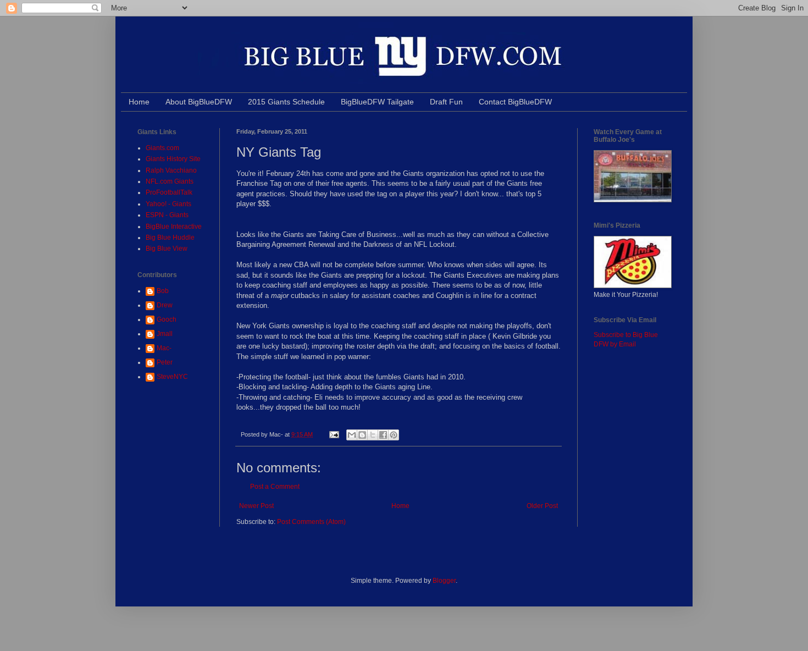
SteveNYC (172, 376)
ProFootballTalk (169, 192)
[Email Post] (333, 434)
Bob (163, 291)
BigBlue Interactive (174, 226)
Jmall (165, 334)
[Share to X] (372, 434)
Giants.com (162, 148)
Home (139, 101)
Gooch (166, 319)
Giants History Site (173, 159)
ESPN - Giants (167, 215)
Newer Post (256, 506)
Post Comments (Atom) (311, 522)
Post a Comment (275, 486)
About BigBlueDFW (198, 101)
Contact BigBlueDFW (515, 101)
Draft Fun (446, 101)
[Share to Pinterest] (393, 434)
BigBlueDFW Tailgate (377, 101)
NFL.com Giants (169, 181)
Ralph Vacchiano (171, 170)
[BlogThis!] (362, 434)
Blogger (444, 580)
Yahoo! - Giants (168, 204)
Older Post (542, 506)
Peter (165, 362)
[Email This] (351, 434)
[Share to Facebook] (383, 434)
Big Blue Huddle (170, 237)
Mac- (164, 348)
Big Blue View (166, 248)
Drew (165, 305)
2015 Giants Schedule (286, 101)
